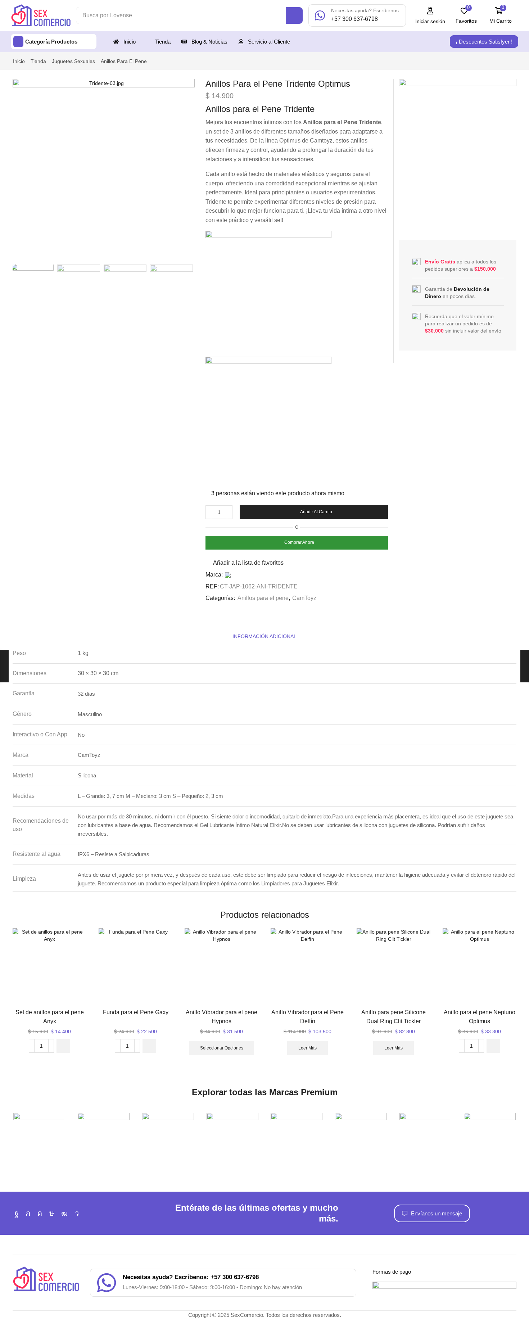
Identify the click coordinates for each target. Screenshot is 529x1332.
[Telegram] (77, 1213)
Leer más (307, 1048)
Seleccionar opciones (221, 1048)
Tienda (38, 61)
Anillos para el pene (124, 61)
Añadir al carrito (316, 511)
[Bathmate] (104, 1128)
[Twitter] (28, 1213)
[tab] (264, 636)
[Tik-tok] (51, 1213)
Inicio (19, 61)
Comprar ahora (299, 542)
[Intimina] (425, 1128)
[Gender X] (361, 1128)
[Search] (294, 15)
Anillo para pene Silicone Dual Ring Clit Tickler (393, 1016)
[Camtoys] (168, 1128)
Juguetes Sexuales (73, 61)
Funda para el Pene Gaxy (135, 1012)
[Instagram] (39, 1213)
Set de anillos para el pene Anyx (49, 1016)
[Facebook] (16, 1213)
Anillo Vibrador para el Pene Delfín (307, 1016)
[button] (430, 15)
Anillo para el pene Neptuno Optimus (479, 1016)
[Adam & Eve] (39, 1128)
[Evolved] (297, 1128)
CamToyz (304, 598)
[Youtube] (64, 1213)
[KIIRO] (489, 1128)
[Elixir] (232, 1128)
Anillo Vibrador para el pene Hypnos (221, 1016)
